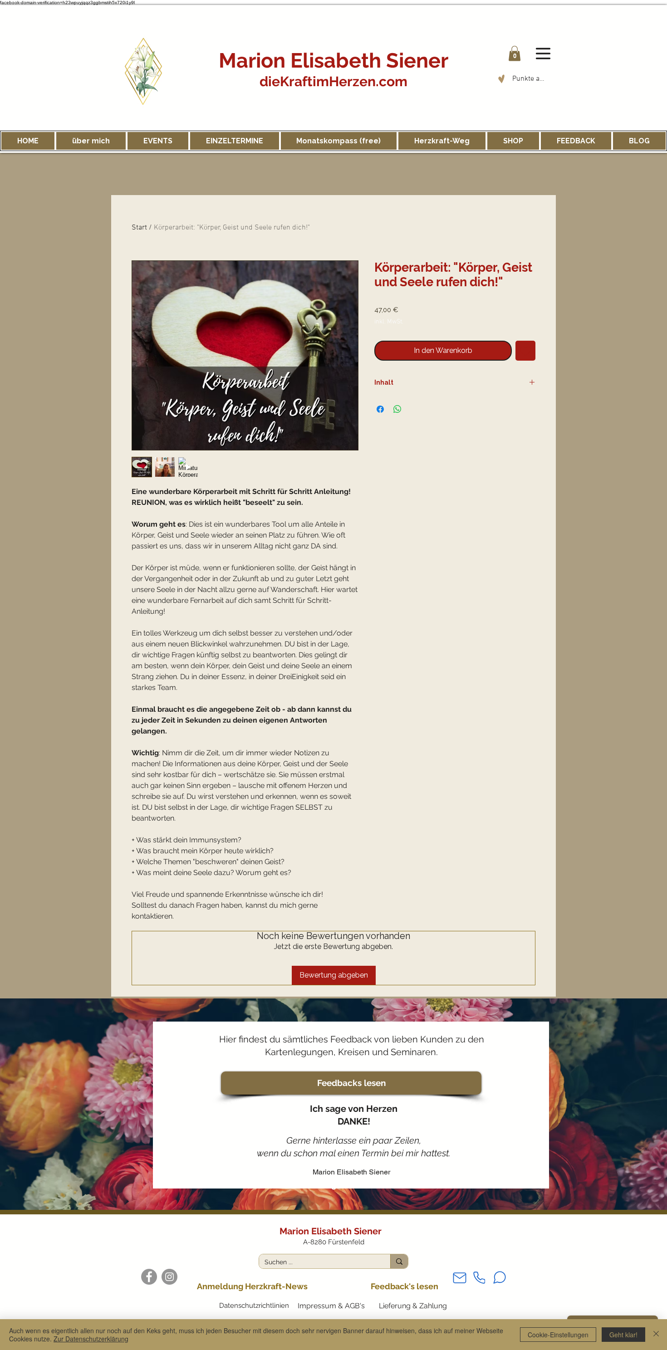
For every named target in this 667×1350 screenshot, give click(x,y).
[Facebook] (149, 1277)
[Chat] (499, 1277)
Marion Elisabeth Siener (333, 61)
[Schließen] (656, 1334)
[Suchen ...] (399, 1261)
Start (139, 227)
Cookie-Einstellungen (558, 1334)
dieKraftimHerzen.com (333, 81)
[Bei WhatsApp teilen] (397, 409)
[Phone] (479, 1277)
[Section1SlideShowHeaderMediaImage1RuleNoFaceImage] (333, 1187)
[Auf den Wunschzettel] (525, 351)
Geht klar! (623, 1334)
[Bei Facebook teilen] (380, 409)
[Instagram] (169, 1277)
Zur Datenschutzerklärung (91, 1338)
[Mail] (460, 1278)
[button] (514, 53)
